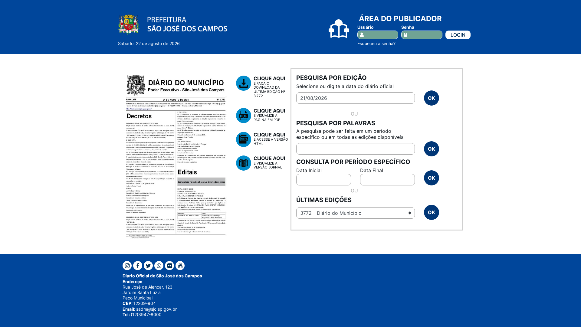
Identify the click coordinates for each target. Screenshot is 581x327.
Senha (407, 27)
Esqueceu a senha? (376, 43)
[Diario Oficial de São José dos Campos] (173, 24)
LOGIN (458, 35)
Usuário (365, 27)
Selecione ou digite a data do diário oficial (345, 86)
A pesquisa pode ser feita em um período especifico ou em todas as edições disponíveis (349, 134)
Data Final (371, 170)
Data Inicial (309, 170)
